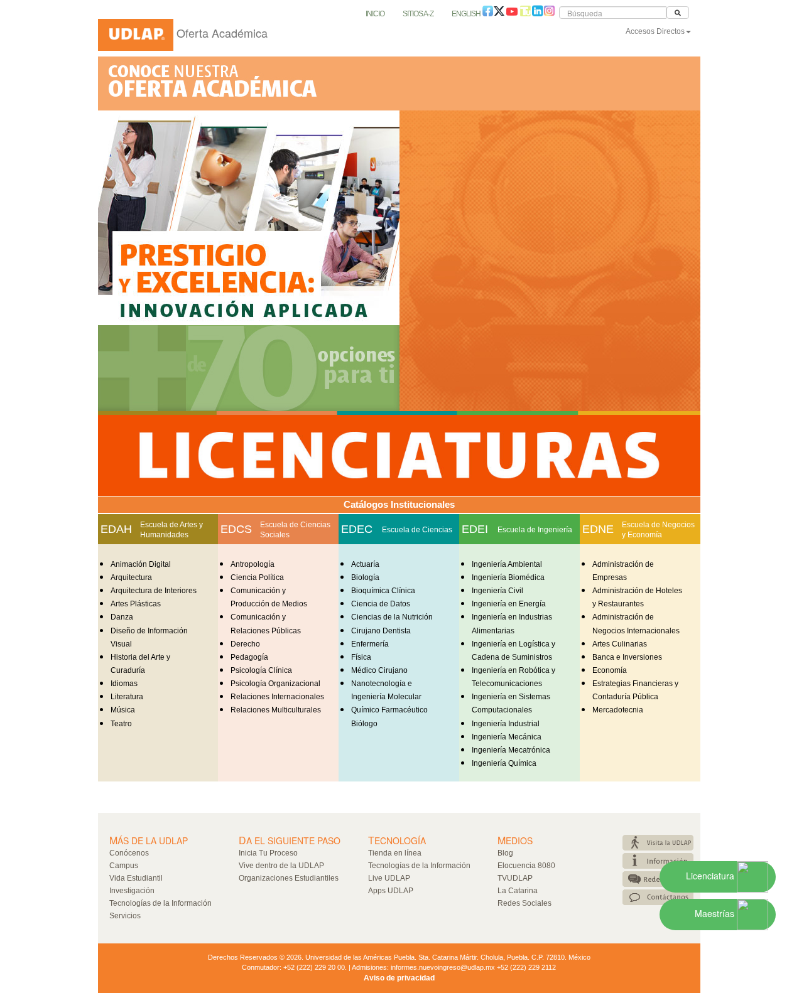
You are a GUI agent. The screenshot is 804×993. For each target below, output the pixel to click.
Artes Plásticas (136, 603)
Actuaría (365, 564)
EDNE (598, 529)
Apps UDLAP (390, 890)
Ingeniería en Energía (509, 603)
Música (123, 710)
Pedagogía (249, 657)
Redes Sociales (524, 903)
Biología (365, 577)
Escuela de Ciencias (417, 529)
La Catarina (517, 890)
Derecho (245, 644)
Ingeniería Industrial (506, 723)
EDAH (116, 529)
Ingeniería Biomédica (508, 577)
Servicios (125, 915)
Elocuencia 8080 (526, 865)
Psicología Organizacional (275, 683)
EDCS (236, 529)
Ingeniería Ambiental (507, 564)
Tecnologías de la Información (160, 903)
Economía (609, 670)
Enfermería (370, 644)
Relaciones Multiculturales (276, 710)
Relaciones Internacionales (277, 696)
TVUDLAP (515, 878)
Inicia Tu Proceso (268, 853)
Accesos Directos (655, 31)
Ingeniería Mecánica (506, 737)
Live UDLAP (389, 878)
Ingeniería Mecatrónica (511, 750)
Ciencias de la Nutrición (392, 617)
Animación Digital (141, 564)
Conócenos (129, 853)
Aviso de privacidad (399, 978)
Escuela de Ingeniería (534, 529)
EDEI (475, 529)
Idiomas (124, 683)
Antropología (252, 564)
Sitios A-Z (418, 13)
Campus (123, 865)
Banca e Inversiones (627, 657)
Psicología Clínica (261, 670)
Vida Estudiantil (136, 878)
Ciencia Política (257, 577)
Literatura (127, 696)
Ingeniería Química (504, 763)
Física (361, 657)
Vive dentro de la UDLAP (281, 865)
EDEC (356, 529)
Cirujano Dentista (381, 630)
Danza (122, 617)
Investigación (132, 890)
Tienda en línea (394, 853)
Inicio (375, 13)
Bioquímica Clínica (383, 590)
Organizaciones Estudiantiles (289, 878)
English (466, 13)
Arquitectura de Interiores (154, 590)
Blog (505, 853)
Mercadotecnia (617, 710)
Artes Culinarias (619, 644)
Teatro (121, 723)
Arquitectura (131, 577)
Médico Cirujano (379, 670)
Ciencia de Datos (380, 603)
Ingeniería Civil (497, 590)
